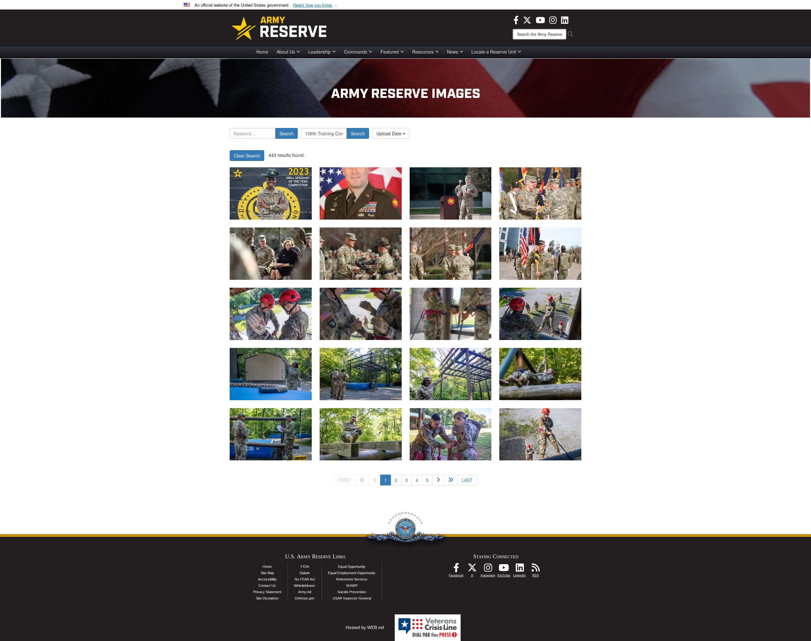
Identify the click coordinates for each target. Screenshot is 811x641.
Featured (389, 51)
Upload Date (389, 133)
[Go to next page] (438, 480)
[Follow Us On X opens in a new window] (472, 569)
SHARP (352, 585)
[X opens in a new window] (527, 19)
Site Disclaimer (267, 598)
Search (286, 133)
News (452, 51)
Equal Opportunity (352, 566)
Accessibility (267, 579)
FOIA (305, 566)
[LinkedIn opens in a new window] (564, 19)
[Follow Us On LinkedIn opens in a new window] (519, 569)
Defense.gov (305, 598)
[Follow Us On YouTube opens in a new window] (504, 569)
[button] (316, 5)
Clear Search (247, 155)
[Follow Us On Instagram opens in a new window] (488, 569)
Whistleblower (304, 585)
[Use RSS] (535, 569)
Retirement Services (351, 579)
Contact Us (267, 585)
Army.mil (304, 592)
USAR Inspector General (352, 598)
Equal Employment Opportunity (351, 573)
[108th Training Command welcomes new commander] (451, 193)
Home (262, 51)
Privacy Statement (267, 592)
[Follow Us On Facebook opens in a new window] (456, 569)
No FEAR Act (305, 579)
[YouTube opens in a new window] (540, 19)
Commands (355, 51)
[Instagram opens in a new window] (553, 19)
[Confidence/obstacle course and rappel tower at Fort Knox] (271, 314)
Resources (423, 51)
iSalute (305, 573)
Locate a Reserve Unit (493, 51)
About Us (286, 51)
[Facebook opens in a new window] (516, 19)
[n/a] (361, 193)
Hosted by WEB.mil (365, 627)
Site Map (267, 573)
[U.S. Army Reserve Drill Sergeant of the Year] (271, 193)
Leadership (319, 51)
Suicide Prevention (351, 592)
